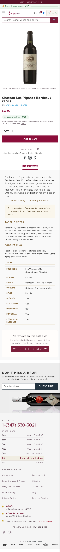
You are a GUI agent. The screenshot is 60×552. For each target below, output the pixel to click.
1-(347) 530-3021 (19, 425)
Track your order (45, 521)
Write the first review (30, 349)
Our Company (8, 493)
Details (23, 124)
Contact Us (7, 475)
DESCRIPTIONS (30, 166)
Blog (34, 493)
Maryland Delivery (11, 487)
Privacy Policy (9, 498)
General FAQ (38, 487)
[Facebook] (4, 533)
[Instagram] (9, 533)
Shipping (36, 481)
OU (26, 309)
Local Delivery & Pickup (13, 481)
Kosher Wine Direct (33, 541)
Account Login (39, 475)
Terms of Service (40, 498)
